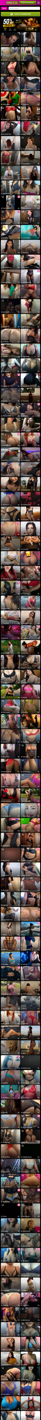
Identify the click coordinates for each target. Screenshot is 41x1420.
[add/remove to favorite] (2, 33)
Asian (4, 8)
